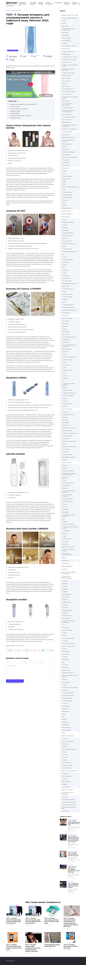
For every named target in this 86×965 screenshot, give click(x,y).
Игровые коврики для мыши (69, 337)
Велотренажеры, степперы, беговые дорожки (68, 29)
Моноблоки (65, 378)
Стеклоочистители (66, 94)
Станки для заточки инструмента (70, 687)
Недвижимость (65, 563)
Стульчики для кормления (68, 307)
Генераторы (65, 604)
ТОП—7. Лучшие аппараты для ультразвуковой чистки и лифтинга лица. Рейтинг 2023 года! (33, 948)
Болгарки (64, 586)
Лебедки (64, 632)
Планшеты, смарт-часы (67, 288)
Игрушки (64, 246)
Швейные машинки (66, 208)
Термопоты (64, 533)
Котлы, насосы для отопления (69, 59)
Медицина (64, 557)
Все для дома (65, 168)
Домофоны (64, 796)
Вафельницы (65, 477)
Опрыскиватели (66, 651)
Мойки (63, 189)
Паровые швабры (66, 75)
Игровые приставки (67, 240)
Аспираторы (65, 417)
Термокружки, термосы (67, 107)
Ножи (63, 518)
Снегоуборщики (66, 682)
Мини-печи (64, 506)
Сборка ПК (64, 406)
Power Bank (65, 738)
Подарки (64, 291)
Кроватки (64, 264)
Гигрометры (65, 607)
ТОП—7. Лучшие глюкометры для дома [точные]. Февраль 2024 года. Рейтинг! (33, 920)
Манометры (65, 640)
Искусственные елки (67, 248)
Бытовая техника (65, 48)
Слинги (64, 302)
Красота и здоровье (12, 50)
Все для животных (66, 211)
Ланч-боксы (65, 270)
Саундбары (64, 784)
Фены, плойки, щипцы (67, 119)
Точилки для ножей (66, 538)
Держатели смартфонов (68, 741)
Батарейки (64, 580)
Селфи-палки (65, 754)
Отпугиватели (65, 654)
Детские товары (65, 216)
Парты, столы (65, 286)
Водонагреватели (66, 54)
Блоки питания (65, 321)
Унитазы (64, 202)
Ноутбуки (64, 387)
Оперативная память (67, 390)
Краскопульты (65, 627)
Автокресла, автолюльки (68, 222)
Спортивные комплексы (68, 304)
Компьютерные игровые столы (69, 357)
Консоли (64, 362)
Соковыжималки (66, 530)
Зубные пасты (65, 238)
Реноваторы (65, 667)
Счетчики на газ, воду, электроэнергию (67, 104)
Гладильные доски (66, 178)
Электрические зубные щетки (69, 310)
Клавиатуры (65, 351)
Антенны (64, 170)
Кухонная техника (66, 462)
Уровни (64, 714)
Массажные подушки (67, 435)
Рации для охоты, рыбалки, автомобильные (68, 572)
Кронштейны (65, 773)
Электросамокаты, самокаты (69, 45)
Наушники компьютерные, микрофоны (68, 384)
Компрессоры (65, 149)
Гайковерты (65, 599)
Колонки (64, 354)
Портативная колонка (67, 776)
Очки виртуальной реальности (69, 749)
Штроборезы (65, 722)
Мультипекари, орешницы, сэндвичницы (68, 515)
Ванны (63, 173)
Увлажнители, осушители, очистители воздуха (68, 111)
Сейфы (63, 732)
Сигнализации (65, 159)
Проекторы (65, 778)
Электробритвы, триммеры (68, 457)
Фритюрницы (65, 541)
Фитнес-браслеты (66, 762)
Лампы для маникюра (67, 430)
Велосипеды (65, 26)
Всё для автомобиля (66, 131)
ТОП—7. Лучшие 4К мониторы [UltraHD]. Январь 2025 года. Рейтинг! (73, 885)
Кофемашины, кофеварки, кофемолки (68, 491)
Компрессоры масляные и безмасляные (68, 621)
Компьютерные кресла (67, 259)
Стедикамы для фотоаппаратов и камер (69, 808)
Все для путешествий (67, 213)
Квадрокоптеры (66, 35)
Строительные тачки (67, 698)
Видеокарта (65, 326)
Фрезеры (64, 719)
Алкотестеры (65, 411)
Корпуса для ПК (66, 365)
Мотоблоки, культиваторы (68, 643)
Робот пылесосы (66, 86)
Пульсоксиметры (66, 449)
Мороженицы (65, 509)
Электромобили (66, 312)
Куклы (63, 267)
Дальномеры (65, 612)
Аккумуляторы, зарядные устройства (68, 140)
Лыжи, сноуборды (66, 38)
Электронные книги (67, 767)
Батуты (64, 20)
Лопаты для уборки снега (68, 638)
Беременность (65, 560)
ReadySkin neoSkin (15, 118)
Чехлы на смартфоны (67, 765)
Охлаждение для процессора (69, 393)
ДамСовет (12, 2)
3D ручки (64, 219)
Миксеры (64, 504)
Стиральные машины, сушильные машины (70, 97)
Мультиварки (65, 512)
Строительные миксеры (68, 692)
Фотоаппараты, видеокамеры (69, 802)
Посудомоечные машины (68, 524)
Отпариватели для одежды (68, 72)
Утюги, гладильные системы (68, 117)
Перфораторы (65, 659)
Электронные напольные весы (69, 129)
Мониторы (64, 375)
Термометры (65, 451)
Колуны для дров (66, 618)
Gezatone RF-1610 (15, 106)
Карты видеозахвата (67, 349)
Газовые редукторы (66, 594)
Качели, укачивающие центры (69, 251)
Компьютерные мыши (67, 359)
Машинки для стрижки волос (69, 441)
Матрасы (64, 272)
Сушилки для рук (66, 100)
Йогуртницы (65, 488)
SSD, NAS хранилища (67, 318)
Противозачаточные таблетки (69, 446)
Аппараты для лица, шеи (68, 414)
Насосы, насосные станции (68, 646)
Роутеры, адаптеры (66, 403)
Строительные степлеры (68, 695)
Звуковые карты (66, 334)
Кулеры (64, 367)
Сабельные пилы (66, 670)
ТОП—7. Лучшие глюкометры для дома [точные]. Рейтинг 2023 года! (13, 947)
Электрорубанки (66, 730)
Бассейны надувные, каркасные (69, 18)
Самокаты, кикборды (67, 296)
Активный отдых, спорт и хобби (69, 15)
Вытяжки (64, 480)
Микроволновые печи (67, 501)
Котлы (63, 624)
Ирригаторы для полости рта (69, 427)
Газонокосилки (65, 596)
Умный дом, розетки (67, 114)
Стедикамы (64, 760)
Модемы (64, 373)
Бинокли (64, 23)
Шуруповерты (65, 724)
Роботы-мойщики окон (67, 88)
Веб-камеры (65, 323)
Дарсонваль (65, 419)
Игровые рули (65, 342)
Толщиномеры (65, 162)
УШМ (63, 716)
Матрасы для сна (66, 438)
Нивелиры (64, 648)
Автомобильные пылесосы (68, 137)
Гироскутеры (65, 32)
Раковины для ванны (67, 197)
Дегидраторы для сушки (68, 482)
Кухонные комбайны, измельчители (67, 495)
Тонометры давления (67, 454)
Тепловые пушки (66, 706)
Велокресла (65, 227)
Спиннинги (64, 43)
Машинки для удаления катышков (70, 186)
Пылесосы (64, 83)
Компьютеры (58, 2)
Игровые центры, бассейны (68, 243)
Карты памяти (65, 744)
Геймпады (64, 329)
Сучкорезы (64, 703)
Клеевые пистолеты (67, 615)
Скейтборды (65, 299)
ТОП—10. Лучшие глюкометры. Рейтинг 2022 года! (70, 946)
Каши (63, 254)
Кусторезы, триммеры (67, 630)
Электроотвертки (66, 727)
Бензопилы (64, 583)
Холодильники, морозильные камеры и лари (69, 125)
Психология (64, 569)
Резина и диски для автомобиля (69, 157)
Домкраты (64, 146)
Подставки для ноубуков (68, 395)
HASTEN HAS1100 (15, 113)
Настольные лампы (66, 280)
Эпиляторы (64, 459)
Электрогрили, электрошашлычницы (67, 554)
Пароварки (64, 521)
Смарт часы (65, 757)
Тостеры (64, 536)
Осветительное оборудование (68, 804)
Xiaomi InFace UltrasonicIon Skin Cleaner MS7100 (23, 104)
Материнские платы (67, 370)
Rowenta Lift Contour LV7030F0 (19, 109)
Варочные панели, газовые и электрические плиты (69, 474)
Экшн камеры (65, 810)
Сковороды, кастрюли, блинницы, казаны (70, 527)
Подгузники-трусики (67, 294)
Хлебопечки (65, 544)
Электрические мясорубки (68, 546)
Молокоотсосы (65, 275)
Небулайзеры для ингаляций (69, 283)
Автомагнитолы (65, 134)
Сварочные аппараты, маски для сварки (69, 676)
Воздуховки (65, 591)
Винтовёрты (65, 588)
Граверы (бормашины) (67, 610)
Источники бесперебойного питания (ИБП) (69, 345)
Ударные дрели (65, 711)
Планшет (64, 752)
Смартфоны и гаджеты (67, 735)
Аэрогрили (64, 465)
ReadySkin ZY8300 (15, 111)
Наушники (64, 746)
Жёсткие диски (65, 331)
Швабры (64, 205)
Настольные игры (66, 40)
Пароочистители (66, 80)
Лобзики (64, 635)
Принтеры (64, 398)
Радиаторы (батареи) (67, 194)
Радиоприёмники (66, 781)
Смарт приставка (66, 786)
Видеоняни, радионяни (67, 232)
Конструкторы (65, 262)
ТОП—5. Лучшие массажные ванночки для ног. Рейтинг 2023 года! (51, 920)
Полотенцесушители (67, 192)
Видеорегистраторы (67, 144)
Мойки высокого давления (68, 152)
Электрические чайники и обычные (68, 550)
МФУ (63, 380)
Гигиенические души (67, 176)
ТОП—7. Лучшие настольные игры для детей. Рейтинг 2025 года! (74, 823)
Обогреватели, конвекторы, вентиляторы (68, 69)
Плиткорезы (65, 664)
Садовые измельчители (67, 672)
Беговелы (64, 224)
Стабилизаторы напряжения (69, 91)
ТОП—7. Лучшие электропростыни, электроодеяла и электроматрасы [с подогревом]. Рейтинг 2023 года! (70, 922)
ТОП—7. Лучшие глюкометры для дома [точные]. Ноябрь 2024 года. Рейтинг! (13, 920)
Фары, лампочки (66, 165)
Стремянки (64, 690)
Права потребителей (67, 566)
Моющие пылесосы (66, 62)
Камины (64, 184)
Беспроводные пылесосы (68, 51)
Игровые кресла (66, 339)
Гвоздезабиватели (66, 602)
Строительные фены (67, 700)
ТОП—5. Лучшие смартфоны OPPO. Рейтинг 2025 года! (73, 854)
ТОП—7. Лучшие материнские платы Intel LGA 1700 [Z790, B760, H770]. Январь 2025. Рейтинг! (73, 839)
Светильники (65, 200)
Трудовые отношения (67, 789)
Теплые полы (65, 708)
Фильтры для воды (66, 122)
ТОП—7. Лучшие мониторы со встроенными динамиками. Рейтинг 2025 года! (74, 869)
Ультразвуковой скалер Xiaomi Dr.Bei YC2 (52, 945)
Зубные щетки (65, 425)
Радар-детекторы (66, 154)
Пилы (63, 662)
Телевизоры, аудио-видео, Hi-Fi (22, 4)
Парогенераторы (66, 78)
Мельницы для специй (67, 498)
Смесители (64, 679)
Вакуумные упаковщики (68, 470)
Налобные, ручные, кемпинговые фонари (70, 65)
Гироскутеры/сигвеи (67, 235)
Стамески (64, 684)
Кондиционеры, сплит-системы (69, 56)
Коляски (64, 256)
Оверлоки (64, 443)
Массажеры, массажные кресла (69, 433)
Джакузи (64, 181)
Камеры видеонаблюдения (68, 799)
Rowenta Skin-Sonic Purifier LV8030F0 (20, 115)
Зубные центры (65, 422)
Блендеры (64, 468)
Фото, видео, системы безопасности (67, 793)
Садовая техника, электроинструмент (66, 577)
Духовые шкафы (66, 485)
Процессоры (65, 400)
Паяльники (64, 656)
